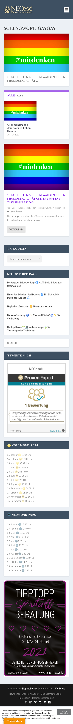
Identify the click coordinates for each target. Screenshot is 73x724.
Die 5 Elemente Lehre (51, 693)
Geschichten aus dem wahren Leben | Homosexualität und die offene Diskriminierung (36, 198)
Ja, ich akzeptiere (64, 712)
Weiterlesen (16, 229)
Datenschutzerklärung (43, 697)
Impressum (24, 697)
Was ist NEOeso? (30, 693)
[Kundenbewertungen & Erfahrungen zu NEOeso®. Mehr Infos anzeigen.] (36, 432)
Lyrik (49, 207)
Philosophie (57, 207)
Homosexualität (39, 207)
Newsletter (14, 693)
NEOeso (14, 207)
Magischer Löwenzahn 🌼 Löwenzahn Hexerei (29, 306)
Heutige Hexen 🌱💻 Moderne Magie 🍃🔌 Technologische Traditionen (28, 329)
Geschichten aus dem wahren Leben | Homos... (19, 127)
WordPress (60, 688)
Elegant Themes (30, 688)
